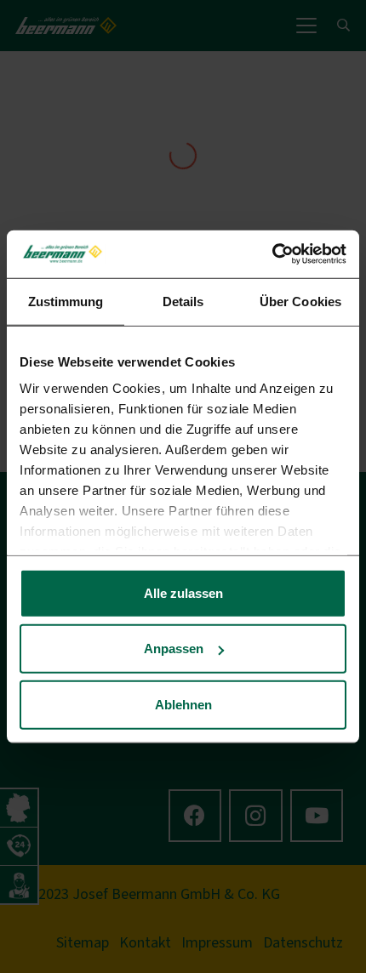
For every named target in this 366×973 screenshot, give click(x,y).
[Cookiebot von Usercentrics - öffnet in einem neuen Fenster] (271, 254)
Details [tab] (183, 300)
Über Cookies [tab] (300, 300)
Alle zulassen (183, 592)
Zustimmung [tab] (66, 300)
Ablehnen (183, 704)
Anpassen (173, 648)
